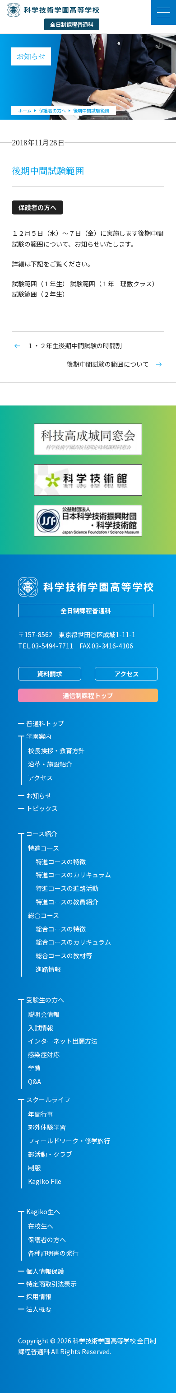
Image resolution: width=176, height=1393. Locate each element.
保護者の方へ (47, 1239)
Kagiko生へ (43, 1211)
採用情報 (38, 1296)
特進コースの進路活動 (67, 888)
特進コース (43, 848)
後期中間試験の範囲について (108, 363)
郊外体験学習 (47, 1127)
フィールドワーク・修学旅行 (69, 1140)
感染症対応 (44, 1054)
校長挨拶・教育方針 (56, 750)
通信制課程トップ (88, 695)
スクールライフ (48, 1099)
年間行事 (40, 1113)
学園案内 (38, 736)
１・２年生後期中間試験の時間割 (74, 345)
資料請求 (49, 673)
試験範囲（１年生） (40, 283)
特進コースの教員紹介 (67, 901)
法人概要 (38, 1309)
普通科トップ (45, 723)
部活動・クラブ (50, 1154)
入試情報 (40, 1027)
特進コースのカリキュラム (73, 874)
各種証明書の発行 (53, 1253)
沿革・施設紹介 (50, 764)
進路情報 (48, 969)
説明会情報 (44, 1014)
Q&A (34, 1081)
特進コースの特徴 (61, 861)
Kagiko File (44, 1181)
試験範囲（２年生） (40, 293)
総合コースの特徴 (61, 928)
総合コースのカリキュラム (73, 941)
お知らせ (38, 795)
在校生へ (40, 1225)
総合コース (43, 915)
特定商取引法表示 (51, 1284)
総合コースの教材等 (64, 955)
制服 (34, 1167)
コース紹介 (41, 833)
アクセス (126, 673)
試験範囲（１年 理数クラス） (114, 283)
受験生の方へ (45, 1000)
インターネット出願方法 (62, 1040)
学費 (34, 1067)
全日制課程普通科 (85, 610)
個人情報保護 (45, 1271)
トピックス (42, 808)
